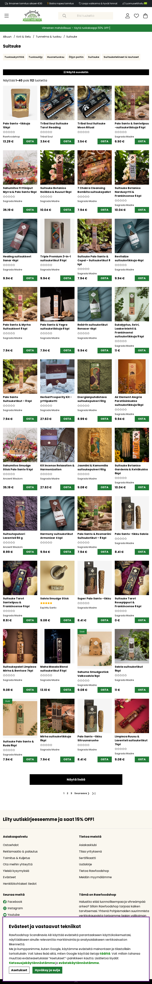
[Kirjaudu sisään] (127, 16)
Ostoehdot (11, 845)
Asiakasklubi (88, 845)
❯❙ (94, 793)
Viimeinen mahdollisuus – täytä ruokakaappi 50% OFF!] (76, 28)
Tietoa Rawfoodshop (94, 871)
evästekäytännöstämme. (79, 963)
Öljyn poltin (76, 57)
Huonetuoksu (55, 57)
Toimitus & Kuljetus (16, 858)
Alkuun (7, 36)
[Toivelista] (136, 16)
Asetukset (19, 970)
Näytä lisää (76, 779)
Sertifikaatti (87, 858)
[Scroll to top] (76, 981)
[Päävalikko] (6, 16)
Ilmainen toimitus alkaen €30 (25, 3)
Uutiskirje (85, 864)
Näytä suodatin (77, 72)
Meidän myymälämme (95, 877)
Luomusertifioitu (134, 3)
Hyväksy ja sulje (47, 970)
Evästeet (9, 877)
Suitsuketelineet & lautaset (121, 57)
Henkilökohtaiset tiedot (20, 884)
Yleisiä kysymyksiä (16, 871)
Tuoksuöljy (36, 57)
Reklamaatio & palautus (20, 851)
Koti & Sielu (23, 36)
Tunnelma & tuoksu (48, 36)
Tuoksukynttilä (14, 57)
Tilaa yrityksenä (90, 851)
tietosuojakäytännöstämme (32, 963)
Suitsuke (71, 36)
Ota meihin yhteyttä (17, 864)
